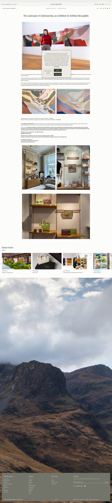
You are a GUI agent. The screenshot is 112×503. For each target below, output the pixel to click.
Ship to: (101, 4)
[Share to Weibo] (107, 8)
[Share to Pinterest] (105, 8)
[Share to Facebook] (101, 8)
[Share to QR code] (109, 8)
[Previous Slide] (1, 263)
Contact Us (5, 482)
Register (53, 480)
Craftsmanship (31, 487)
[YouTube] (77, 486)
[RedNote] (85, 486)
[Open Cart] (109, 4)
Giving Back (30, 490)
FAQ (4, 488)
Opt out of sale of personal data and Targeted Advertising (48, 72)
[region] (56, 64)
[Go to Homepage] (56, 4)
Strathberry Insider (55, 482)
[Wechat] (81, 486)
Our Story (30, 480)
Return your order (6, 480)
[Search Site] (17, 4)
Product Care (6, 490)
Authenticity (6, 492)
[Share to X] (103, 8)
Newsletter (30, 482)
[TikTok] (83, 486)
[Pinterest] (79, 486)
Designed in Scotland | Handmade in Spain (55, 1)
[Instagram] (75, 486)
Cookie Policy (56, 66)
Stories (30, 483)
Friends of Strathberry (32, 485)
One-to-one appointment (8, 483)
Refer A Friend (54, 483)
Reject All (58, 70)
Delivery (5, 485)
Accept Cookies (58, 74)
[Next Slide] (111, 263)
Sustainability (31, 488)
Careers (30, 493)
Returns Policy (6, 487)
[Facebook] (73, 486)
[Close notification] (109, 1)
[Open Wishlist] (107, 4)
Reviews (30, 492)
